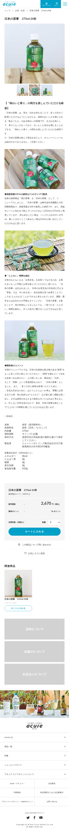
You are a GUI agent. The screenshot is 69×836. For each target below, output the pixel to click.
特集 (6, 756)
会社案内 (51, 783)
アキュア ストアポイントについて (19, 774)
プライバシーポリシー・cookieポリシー (17, 802)
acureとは (8, 737)
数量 (44, 522)
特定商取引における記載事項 (51, 792)
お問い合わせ (52, 802)
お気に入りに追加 (36, 553)
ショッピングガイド (13, 765)
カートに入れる (34, 531)
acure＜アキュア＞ (17, 783)
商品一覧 (8, 747)
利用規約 (17, 792)
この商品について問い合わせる (36, 545)
